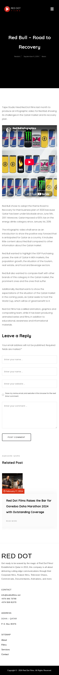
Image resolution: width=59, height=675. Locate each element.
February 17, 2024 (14, 491)
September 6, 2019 (31, 56)
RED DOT (16, 556)
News (44, 56)
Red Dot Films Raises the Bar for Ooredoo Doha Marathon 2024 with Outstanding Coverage (28, 506)
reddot (17, 56)
